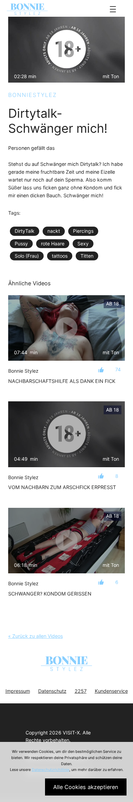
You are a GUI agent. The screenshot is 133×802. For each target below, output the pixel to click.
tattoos (60, 256)
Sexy (83, 243)
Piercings (83, 231)
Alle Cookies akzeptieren (85, 787)
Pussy (21, 243)
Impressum (17, 691)
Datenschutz (52, 691)
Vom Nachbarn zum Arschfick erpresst (62, 487)
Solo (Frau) (27, 256)
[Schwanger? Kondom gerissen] (66, 540)
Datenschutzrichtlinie (50, 769)
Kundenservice (111, 691)
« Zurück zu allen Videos (35, 636)
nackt (53, 231)
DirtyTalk (24, 231)
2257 (81, 691)
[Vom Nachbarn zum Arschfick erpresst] (66, 434)
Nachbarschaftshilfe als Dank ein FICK (61, 381)
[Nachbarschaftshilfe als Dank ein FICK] (66, 328)
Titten (86, 256)
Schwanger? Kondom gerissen (49, 594)
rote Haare (52, 243)
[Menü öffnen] (113, 9)
